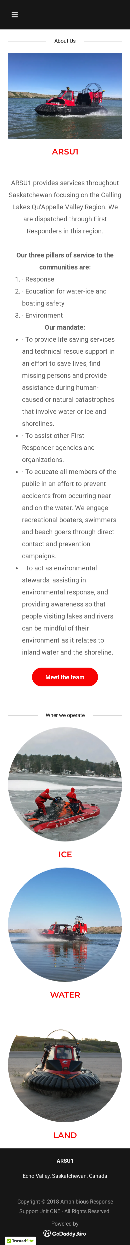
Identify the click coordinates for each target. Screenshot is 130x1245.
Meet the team (65, 677)
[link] (65, 1233)
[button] (16, 14)
